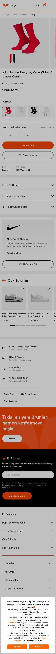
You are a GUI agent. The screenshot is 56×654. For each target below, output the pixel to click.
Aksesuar (23, 15)
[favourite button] (22, 288)
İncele (12, 438)
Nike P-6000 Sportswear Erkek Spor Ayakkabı (14, 314)
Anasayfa (6, 15)
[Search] (38, 5)
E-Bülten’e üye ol (17, 496)
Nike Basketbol (10, 401)
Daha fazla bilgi (14, 253)
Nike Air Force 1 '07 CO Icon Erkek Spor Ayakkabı (39, 315)
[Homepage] (9, 5)
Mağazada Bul (30, 264)
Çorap (32, 15)
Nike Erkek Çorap (28, 394)
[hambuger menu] (50, 5)
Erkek (15, 15)
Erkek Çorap (9, 394)
